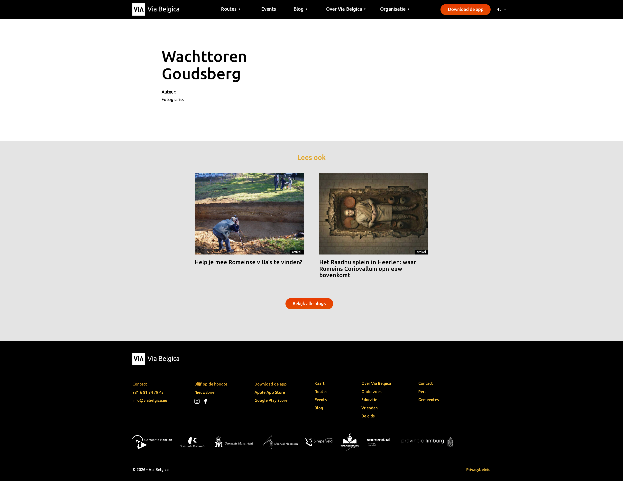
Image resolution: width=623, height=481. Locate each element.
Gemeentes (428, 399)
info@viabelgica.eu (149, 400)
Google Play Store (271, 400)
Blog (319, 408)
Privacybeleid (478, 469)
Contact (425, 383)
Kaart (320, 383)
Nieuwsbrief (205, 392)
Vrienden (369, 408)
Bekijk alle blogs (309, 303)
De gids (368, 416)
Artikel (297, 252)
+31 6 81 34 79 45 (148, 392)
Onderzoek (371, 391)
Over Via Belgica (376, 383)
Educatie (369, 399)
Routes (321, 391)
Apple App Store (270, 392)
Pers (422, 391)
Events (268, 9)
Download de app (466, 9)
